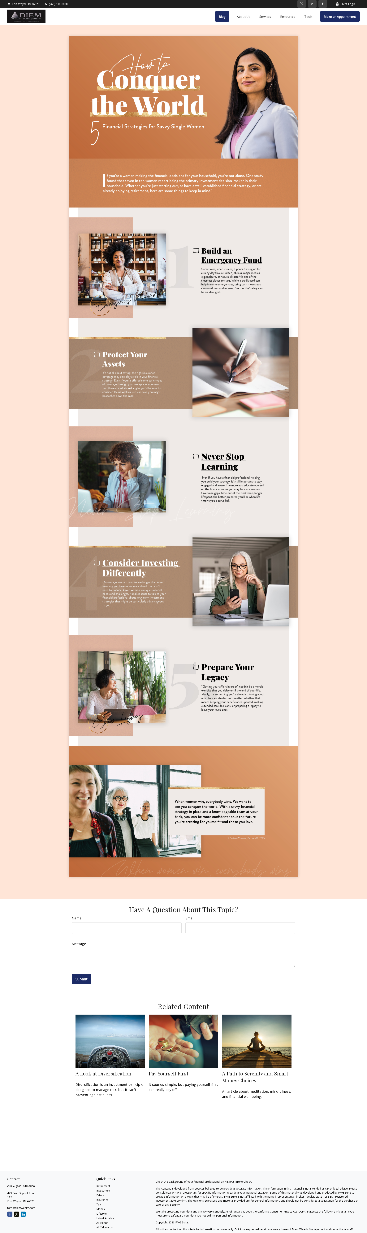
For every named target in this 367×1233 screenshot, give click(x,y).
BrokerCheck (243, 1181)
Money (100, 1209)
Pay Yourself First (168, 1073)
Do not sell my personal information (219, 1215)
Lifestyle (101, 1213)
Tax (98, 1204)
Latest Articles (105, 1218)
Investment (103, 1190)
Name (76, 918)
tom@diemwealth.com (21, 1208)
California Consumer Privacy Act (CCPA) (281, 1211)
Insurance (102, 1200)
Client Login (347, 4)
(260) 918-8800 (58, 4)
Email (189, 918)
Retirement (103, 1186)
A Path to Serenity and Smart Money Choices (255, 1077)
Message (79, 943)
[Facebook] (322, 4)
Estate (100, 1195)
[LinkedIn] (312, 4)
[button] (222, 16)
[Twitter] (301, 4)
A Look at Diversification (103, 1073)
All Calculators (105, 1227)
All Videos (102, 1223)
